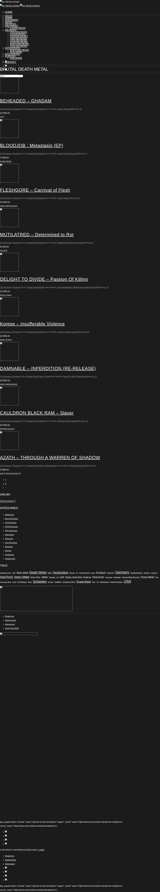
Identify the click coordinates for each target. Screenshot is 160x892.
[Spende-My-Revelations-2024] (36, 610)
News (8, 21)
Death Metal (50, 466)
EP (77, 573)
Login (41, 850)
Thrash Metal (83, 581)
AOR (14, 573)
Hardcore (154, 573)
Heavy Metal (21, 576)
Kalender (11, 25)
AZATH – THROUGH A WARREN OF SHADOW (50, 457)
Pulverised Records (77, 466)
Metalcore (87, 577)
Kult (57, 577)
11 (81, 109)
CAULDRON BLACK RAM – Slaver (37, 412)
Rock (30, 582)
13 (79, 198)
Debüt (50, 573)
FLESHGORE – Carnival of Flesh (35, 190)
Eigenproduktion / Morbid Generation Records (77, 287)
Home (8, 11)
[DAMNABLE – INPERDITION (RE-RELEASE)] (9, 360)
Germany (122, 572)
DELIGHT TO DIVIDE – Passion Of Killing (44, 279)
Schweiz (51, 582)
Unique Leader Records (67, 332)
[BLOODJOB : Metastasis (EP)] (9, 137)
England (72, 573)
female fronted (84, 573)
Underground (104, 582)
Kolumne (16, 57)
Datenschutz (10, 620)
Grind (47, 376)
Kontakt (10, 61)
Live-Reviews (18, 45)
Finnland (101, 572)
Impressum (10, 624)
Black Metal (22, 572)
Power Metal (147, 577)
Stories (8, 551)
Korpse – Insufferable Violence (32, 323)
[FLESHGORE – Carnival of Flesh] (9, 182)
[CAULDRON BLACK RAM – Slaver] (9, 405)
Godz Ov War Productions (74, 376)
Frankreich (110, 573)
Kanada (52, 577)
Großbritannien (136, 573)
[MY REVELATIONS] (20, 6)
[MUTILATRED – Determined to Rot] (9, 226)
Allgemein (9, 515)
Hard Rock (6, 576)
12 (107, 287)
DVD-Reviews (18, 37)
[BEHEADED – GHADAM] (9, 92)
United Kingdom (116, 582)
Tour (93, 582)
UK (97, 582)
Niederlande (108, 577)
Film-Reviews (19, 41)
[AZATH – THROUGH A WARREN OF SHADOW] (9, 449)
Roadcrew (9, 616)
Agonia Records (64, 109)
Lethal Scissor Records (67, 154)
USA (127, 581)
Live (62, 577)
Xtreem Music (63, 198)
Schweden (40, 581)
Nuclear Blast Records (131, 577)
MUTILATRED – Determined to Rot (37, 234)
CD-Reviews (18, 33)
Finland (93, 573)
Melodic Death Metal (73, 577)
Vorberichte (10, 559)
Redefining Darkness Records (70, 243)
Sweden (58, 582)
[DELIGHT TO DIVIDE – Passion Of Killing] (9, 271)
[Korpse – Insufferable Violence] (9, 315)
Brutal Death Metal (35, 109)
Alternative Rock (5, 573)
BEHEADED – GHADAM (26, 100)
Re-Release (22, 582)
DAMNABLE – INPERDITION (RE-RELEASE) (48, 368)
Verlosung (9, 555)
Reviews (10, 29)
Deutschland (60, 572)
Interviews (12, 53)
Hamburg (147, 573)
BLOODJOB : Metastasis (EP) (31, 145)
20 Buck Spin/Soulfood (67, 421)
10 (87, 421)
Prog (156, 577)
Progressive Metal (5, 582)
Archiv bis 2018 (12, 628)
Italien (45, 577)
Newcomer (98, 577)
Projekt (14, 582)
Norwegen (117, 577)
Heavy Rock (35, 577)
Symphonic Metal (68, 582)
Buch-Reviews (19, 49)
